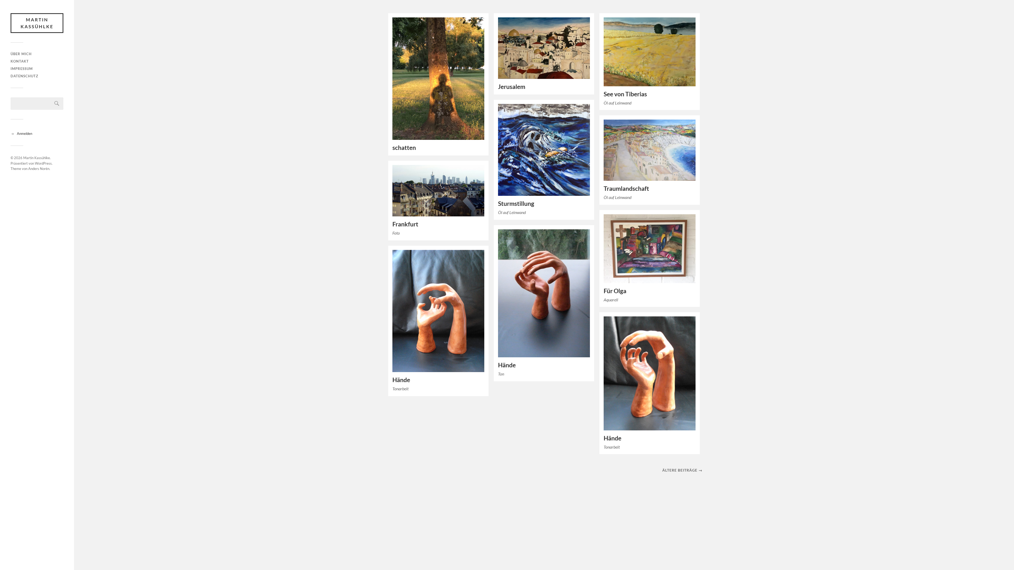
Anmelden (24, 133)
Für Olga (615, 290)
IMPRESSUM (22, 68)
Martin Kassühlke (37, 23)
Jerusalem (511, 86)
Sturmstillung (516, 203)
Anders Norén (38, 169)
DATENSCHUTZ (24, 76)
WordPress (43, 163)
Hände (507, 365)
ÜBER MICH (21, 54)
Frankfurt (405, 224)
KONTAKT (20, 61)
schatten (404, 147)
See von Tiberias (625, 94)
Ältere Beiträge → (682, 470)
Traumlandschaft (626, 188)
